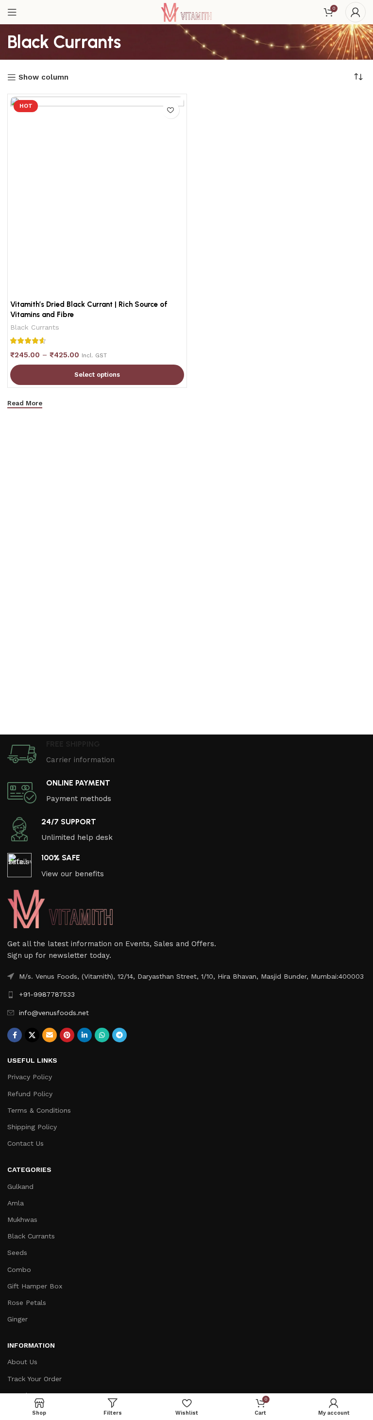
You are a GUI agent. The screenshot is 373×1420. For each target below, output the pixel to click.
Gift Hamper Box (34, 1286)
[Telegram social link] (119, 1035)
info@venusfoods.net (54, 1013)
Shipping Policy (32, 1127)
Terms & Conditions (39, 1110)
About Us (22, 1362)
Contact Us (25, 1143)
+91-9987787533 (47, 994)
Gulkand (20, 1186)
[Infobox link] (186, 753)
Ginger (17, 1319)
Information (31, 1345)
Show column (43, 77)
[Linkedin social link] (84, 1035)
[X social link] (32, 1035)
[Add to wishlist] (170, 109)
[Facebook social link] (14, 1035)
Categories (29, 1169)
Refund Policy (29, 1094)
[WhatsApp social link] (102, 1035)
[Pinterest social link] (67, 1035)
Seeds (17, 1252)
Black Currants (34, 327)
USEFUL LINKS (32, 1060)
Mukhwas (22, 1219)
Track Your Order (34, 1379)
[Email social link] (49, 1035)
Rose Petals (26, 1302)
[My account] (355, 12)
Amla (15, 1203)
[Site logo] (186, 11)
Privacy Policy (29, 1077)
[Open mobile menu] (12, 12)
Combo (19, 1269)
